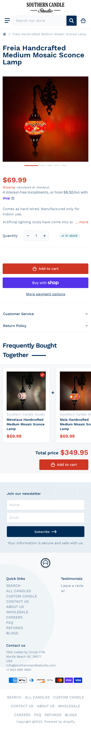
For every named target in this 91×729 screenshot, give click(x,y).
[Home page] (4, 34)
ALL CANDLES (18, 591)
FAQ (9, 622)
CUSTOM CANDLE (21, 596)
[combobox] (39, 21)
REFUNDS (14, 628)
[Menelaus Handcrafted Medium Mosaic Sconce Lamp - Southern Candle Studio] (64, 165)
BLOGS (12, 633)
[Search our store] (71, 21)
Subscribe (42, 531)
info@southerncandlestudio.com (31, 665)
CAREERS (14, 617)
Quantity (10, 236)
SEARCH (13, 586)
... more (82, 222)
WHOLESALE (17, 612)
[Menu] (7, 20)
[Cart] (83, 20)
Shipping (9, 187)
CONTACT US (17, 601)
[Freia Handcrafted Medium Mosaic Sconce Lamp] (31, 165)
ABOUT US (15, 607)
